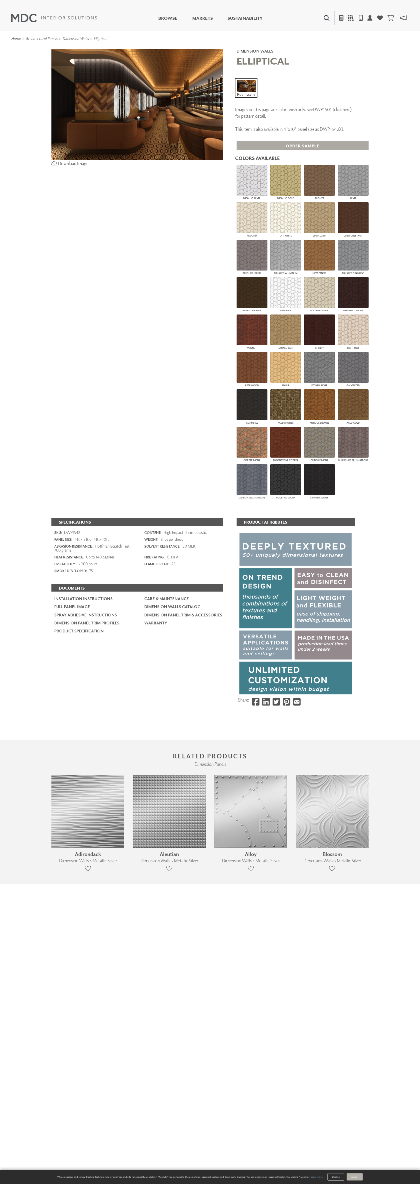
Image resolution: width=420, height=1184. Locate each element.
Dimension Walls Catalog (172, 606)
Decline (336, 1176)
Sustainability (245, 18)
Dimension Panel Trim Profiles (86, 622)
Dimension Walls (76, 38)
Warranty (155, 622)
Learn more (317, 1176)
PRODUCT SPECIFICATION (79, 630)
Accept (354, 1176)
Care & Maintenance (166, 598)
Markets (202, 18)
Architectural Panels (41, 38)
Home (16, 38)
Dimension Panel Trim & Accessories (183, 614)
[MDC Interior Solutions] (54, 18)
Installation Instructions (83, 598)
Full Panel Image (72, 606)
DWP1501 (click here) (332, 109)
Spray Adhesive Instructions (85, 614)
